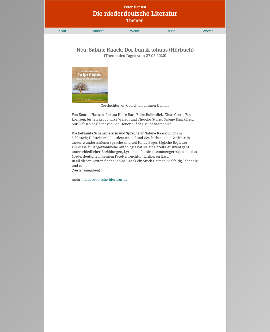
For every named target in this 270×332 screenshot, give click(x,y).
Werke (135, 31)
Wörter (208, 31)
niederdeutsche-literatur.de (105, 179)
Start (62, 31)
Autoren (99, 31)
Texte (171, 31)
